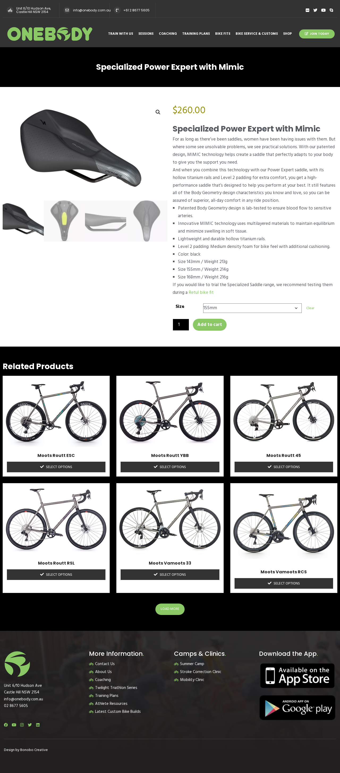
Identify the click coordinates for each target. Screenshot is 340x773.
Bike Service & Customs (257, 34)
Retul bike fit (202, 292)
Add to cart (209, 324)
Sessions (146, 34)
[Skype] (331, 10)
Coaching (168, 34)
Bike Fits (222, 34)
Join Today (319, 34)
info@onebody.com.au (92, 10)
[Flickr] (307, 10)
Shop (287, 34)
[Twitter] (315, 10)
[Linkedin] (38, 725)
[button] (158, 112)
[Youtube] (323, 10)
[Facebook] (6, 725)
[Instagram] (22, 725)
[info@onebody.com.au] (66, 10)
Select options (59, 467)
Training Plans (196, 34)
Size (180, 307)
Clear (310, 308)
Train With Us (120, 34)
